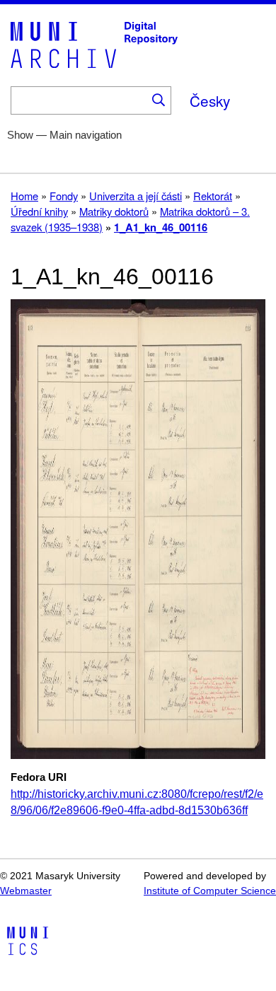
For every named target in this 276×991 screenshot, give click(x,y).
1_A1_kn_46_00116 (160, 227)
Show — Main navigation (64, 135)
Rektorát (212, 195)
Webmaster (26, 891)
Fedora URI (39, 777)
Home (24, 195)
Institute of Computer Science (210, 891)
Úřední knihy (39, 211)
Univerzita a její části (135, 195)
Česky (210, 100)
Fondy (64, 195)
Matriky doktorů (114, 211)
